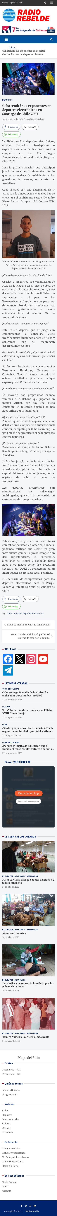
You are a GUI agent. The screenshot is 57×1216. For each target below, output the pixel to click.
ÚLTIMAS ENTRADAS (16, 683)
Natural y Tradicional (13, 1152)
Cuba (9, 613)
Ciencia (6, 1128)
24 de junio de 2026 (11, 1041)
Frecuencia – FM (11, 1074)
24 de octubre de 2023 (12, 119)
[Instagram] (31, 659)
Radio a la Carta (10, 1166)
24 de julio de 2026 (10, 886)
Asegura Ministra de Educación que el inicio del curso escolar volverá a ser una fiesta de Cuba (27, 749)
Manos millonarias (14, 933)
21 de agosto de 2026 (12, 699)
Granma (6, 1191)
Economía (7, 1132)
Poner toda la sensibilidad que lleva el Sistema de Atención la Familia (30, 636)
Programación (10, 1094)
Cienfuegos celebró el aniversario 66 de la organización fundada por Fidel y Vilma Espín (28, 731)
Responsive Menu (45, 3)
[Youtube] (34, 1205)
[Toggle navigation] (6, 39)
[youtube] (43, 659)
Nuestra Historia (11, 1090)
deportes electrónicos (33, 613)
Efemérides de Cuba (12, 1161)
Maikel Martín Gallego (34, 119)
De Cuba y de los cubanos (13, 876)
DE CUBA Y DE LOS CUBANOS (20, 836)
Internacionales (10, 1119)
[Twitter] (20, 659)
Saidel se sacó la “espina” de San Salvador (28, 624)
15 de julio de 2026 (10, 990)
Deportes (7, 99)
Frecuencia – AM (11, 1069)
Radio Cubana (9, 1182)
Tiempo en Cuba (11, 1148)
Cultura (6, 707)
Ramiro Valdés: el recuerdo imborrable (25, 1037)
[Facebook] (8, 659)
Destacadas (13, 689)
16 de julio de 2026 (10, 937)
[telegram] (8, 670)
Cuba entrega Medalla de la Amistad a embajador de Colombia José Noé (25, 694)
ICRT (5, 1186)
